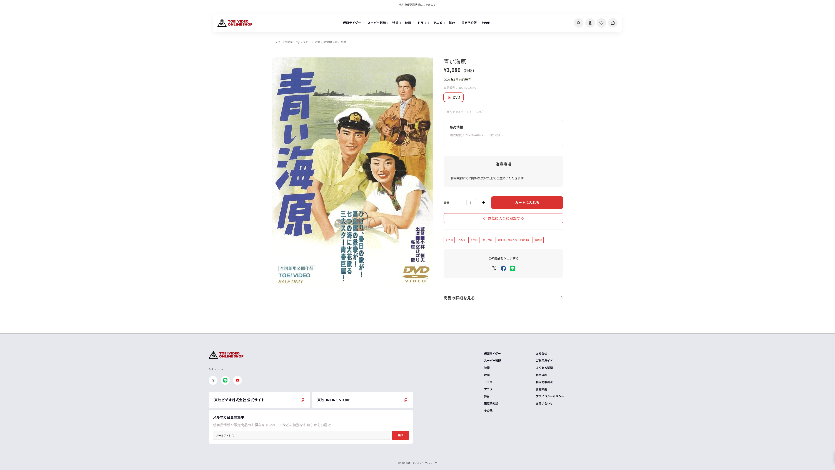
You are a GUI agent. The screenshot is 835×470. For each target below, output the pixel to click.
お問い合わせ (544, 403)
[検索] (578, 23)
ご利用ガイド (544, 360)
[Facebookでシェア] (503, 268)
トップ (276, 42)
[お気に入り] (601, 23)
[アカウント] (590, 23)
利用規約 (541, 375)
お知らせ (541, 353)
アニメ (488, 389)
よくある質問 (544, 368)
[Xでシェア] (494, 268)
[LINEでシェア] (512, 268)
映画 (487, 375)
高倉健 (327, 42)
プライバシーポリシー (550, 396)
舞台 (487, 396)
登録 (400, 435)
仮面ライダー (492, 353)
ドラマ (488, 382)
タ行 (306, 42)
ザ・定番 (487, 240)
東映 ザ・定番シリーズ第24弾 (513, 240)
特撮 (487, 368)
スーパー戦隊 (492, 360)
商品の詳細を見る (459, 297)
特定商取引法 (544, 382)
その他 (316, 42)
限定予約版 (491, 403)
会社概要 (541, 389)
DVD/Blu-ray (291, 42)
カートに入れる (527, 202)
